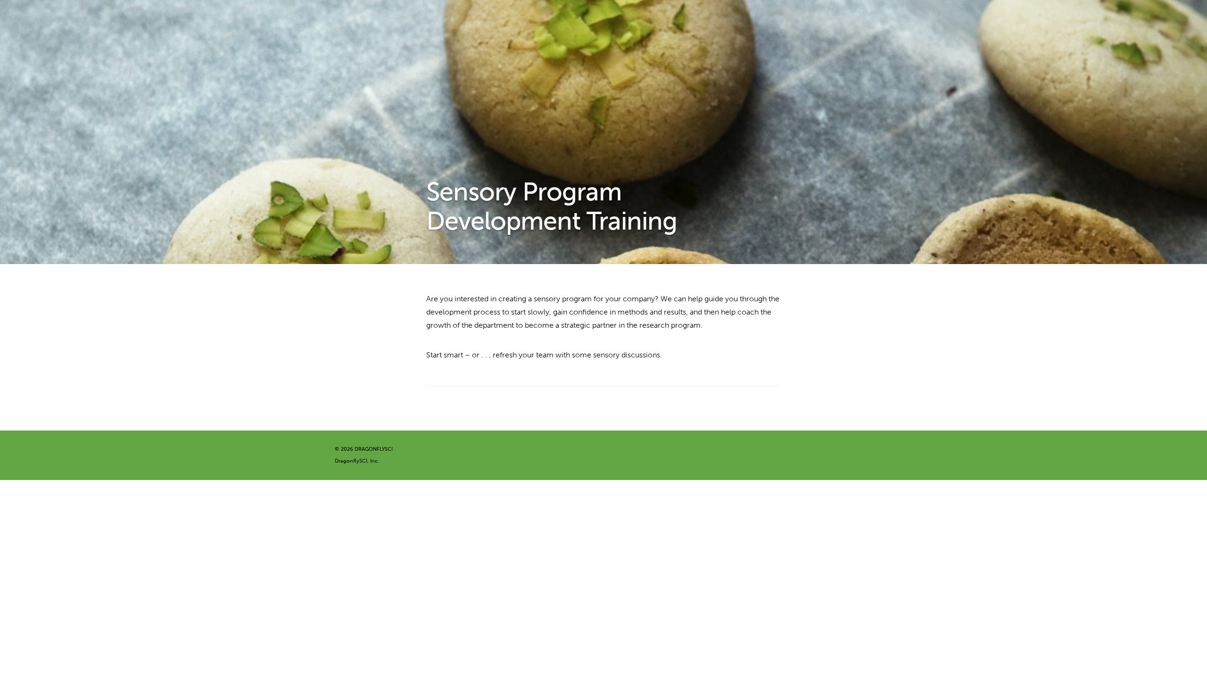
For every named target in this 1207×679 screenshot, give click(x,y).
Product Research (687, 21)
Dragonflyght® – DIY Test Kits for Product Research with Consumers (528, 21)
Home (389, 21)
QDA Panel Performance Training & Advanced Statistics (823, 21)
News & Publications (1050, 21)
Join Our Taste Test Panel (471, 39)
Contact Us (397, 39)
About (1107, 21)
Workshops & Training (966, 21)
